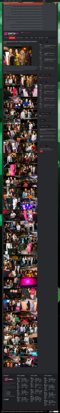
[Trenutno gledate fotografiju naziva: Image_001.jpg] (12, 79)
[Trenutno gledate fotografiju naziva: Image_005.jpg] (12, 102)
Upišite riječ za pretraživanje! (45, 148)
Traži (55, 3)
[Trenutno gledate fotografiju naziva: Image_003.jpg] (12, 91)
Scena (36, 37)
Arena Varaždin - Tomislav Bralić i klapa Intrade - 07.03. (52, 394)
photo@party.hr (8, 393)
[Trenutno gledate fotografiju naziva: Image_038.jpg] (28, 282)
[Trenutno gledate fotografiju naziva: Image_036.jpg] (28, 271)
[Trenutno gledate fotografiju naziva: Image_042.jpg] (28, 305)
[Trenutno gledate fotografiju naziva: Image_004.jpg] (28, 91)
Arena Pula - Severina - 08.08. (38, 385)
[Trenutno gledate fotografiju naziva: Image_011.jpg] (12, 136)
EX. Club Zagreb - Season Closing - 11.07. (49, 105)
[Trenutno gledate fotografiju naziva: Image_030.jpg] (28, 237)
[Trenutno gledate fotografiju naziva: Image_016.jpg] (28, 158)
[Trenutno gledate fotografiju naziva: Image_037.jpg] (12, 282)
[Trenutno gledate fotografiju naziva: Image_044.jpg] (28, 316)
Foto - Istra (37, 378)
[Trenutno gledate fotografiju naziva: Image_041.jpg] (12, 305)
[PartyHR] (11, 34)
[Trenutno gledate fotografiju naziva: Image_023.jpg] (12, 203)
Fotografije (11, 37)
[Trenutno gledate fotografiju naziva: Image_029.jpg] (12, 237)
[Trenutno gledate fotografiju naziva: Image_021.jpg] (12, 192)
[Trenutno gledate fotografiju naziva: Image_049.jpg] (12, 350)
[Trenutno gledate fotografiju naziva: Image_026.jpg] (28, 215)
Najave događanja (19, 37)
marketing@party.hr (8, 394)
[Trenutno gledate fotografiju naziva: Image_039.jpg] (12, 294)
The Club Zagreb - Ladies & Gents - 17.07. (49, 99)
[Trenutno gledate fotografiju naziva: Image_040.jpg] (28, 294)
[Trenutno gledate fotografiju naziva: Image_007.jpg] (12, 113)
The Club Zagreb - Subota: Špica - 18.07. (49, 92)
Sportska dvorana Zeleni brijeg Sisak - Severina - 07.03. (52, 387)
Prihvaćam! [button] (56, 411)
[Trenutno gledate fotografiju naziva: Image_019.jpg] (12, 181)
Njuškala (26, 37)
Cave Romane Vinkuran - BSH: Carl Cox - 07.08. (39, 391)
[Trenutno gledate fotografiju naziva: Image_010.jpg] (28, 124)
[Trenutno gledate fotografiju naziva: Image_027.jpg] (12, 226)
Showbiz (31, 37)
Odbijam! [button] (51, 411)
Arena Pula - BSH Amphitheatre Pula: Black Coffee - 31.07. (38, 398)
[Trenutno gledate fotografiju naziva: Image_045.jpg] (12, 327)
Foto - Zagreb (46, 84)
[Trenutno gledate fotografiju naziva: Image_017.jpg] (12, 170)
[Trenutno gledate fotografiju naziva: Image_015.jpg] (12, 158)
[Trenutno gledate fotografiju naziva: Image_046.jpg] (28, 327)
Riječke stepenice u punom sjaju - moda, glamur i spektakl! (47, 136)
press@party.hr (8, 391)
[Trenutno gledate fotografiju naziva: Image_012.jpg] (28, 136)
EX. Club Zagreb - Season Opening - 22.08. (49, 86)
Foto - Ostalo (51, 378)
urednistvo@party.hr (8, 392)
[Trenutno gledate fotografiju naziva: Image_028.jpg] (28, 226)
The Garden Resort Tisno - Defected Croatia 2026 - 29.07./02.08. (50, 59)
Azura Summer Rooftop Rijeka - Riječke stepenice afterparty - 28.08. (48, 129)
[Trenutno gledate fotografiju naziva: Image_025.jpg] (12, 215)
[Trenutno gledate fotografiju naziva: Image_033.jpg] (12, 260)
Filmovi (46, 37)
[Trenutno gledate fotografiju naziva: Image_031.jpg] (12, 248)
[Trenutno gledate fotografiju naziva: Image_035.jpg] (12, 271)
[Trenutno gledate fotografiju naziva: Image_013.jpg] (12, 147)
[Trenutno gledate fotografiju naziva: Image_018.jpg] (28, 170)
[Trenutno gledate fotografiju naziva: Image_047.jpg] (12, 339)
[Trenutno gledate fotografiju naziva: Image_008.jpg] (28, 113)
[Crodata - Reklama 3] (43, 115)
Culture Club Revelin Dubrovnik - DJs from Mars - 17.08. (50, 46)
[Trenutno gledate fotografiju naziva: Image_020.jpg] (28, 181)
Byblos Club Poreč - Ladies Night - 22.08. (38, 380)
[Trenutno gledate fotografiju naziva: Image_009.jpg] (12, 124)
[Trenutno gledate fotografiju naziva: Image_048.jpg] (28, 339)
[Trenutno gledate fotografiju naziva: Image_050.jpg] (28, 350)
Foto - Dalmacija (47, 44)
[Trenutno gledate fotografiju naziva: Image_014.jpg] (28, 147)
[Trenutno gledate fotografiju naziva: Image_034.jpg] (28, 260)
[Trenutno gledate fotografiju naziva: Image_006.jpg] (28, 102)
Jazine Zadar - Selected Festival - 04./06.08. (49, 54)
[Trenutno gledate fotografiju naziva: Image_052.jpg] (28, 361)
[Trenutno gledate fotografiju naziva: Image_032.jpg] (28, 248)
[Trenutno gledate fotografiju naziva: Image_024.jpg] (28, 203)
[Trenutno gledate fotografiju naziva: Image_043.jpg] (12, 316)
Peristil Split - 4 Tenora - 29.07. (49, 67)
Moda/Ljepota (41, 37)
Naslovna (6, 37)
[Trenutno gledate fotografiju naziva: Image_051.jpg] (12, 361)
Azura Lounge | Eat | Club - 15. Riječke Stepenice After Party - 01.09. (20, 42)
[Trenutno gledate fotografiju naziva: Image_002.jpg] (28, 79)
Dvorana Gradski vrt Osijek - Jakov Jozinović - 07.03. (52, 402)
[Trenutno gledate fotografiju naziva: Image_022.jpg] (28, 192)
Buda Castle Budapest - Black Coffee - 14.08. (52, 380)
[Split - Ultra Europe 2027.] (26, 32)
